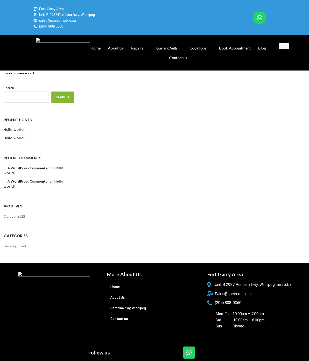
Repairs (137, 48)
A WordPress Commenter (28, 168)
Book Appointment (235, 48)
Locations (198, 48)
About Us (116, 48)
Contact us (178, 57)
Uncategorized (15, 246)
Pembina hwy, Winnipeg (128, 308)
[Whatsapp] (259, 18)
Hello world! (14, 129)
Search (9, 88)
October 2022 (14, 216)
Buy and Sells (167, 48)
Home (95, 48)
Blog (262, 48)
